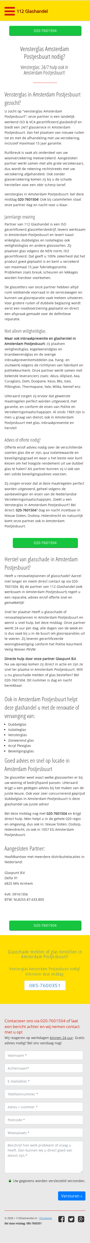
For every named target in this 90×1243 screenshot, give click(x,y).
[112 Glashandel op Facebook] (62, 1219)
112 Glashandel (32, 11)
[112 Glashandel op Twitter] (72, 1219)
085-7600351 (45, 985)
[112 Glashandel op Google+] (81, 1219)
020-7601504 (45, 30)
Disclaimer (45, 1218)
